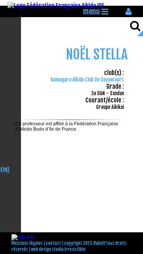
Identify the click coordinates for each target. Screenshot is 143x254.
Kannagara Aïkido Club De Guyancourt (87, 80)
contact (53, 243)
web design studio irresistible (58, 249)
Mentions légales (27, 243)
